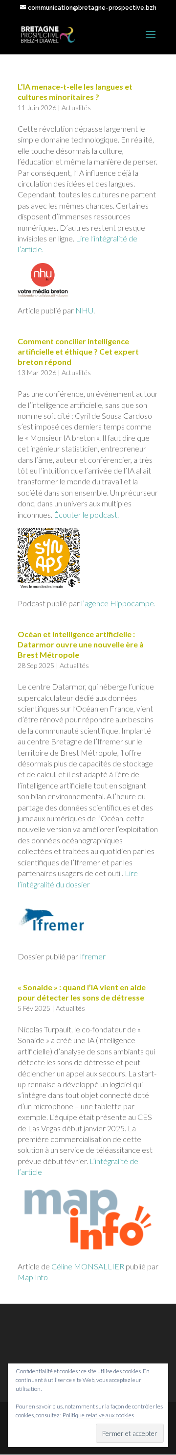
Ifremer (93, 956)
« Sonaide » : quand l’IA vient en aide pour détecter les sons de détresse (82, 992)
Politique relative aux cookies (98, 1415)
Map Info (33, 1277)
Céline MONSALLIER (87, 1266)
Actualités (76, 107)
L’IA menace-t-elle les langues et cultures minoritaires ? (75, 91)
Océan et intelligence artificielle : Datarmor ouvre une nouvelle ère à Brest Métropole (81, 644)
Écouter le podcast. (86, 514)
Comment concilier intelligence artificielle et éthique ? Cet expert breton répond (78, 351)
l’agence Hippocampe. (118, 603)
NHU (84, 310)
